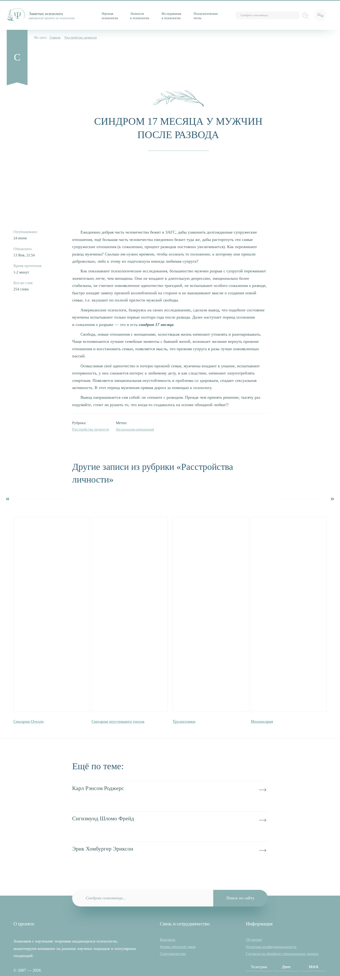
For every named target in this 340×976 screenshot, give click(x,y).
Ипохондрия (262, 721)
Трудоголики (184, 721)
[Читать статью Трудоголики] (210, 614)
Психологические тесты (206, 16)
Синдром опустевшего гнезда (118, 721)
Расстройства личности (81, 37)
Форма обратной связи (178, 947)
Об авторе (254, 940)
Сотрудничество (173, 954)
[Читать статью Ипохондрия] (289, 614)
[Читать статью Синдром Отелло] (51, 614)
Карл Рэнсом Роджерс (98, 788)
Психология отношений (136, 429)
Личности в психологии (139, 16)
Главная (54, 37)
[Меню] (320, 15)
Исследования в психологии (171, 16)
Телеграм (259, 966)
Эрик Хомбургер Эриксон (102, 849)
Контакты (167, 940)
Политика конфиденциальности (271, 947)
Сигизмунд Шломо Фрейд (103, 818)
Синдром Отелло (28, 721)
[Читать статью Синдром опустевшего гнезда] (129, 614)
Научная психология (110, 16)
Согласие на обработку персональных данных (282, 954)
